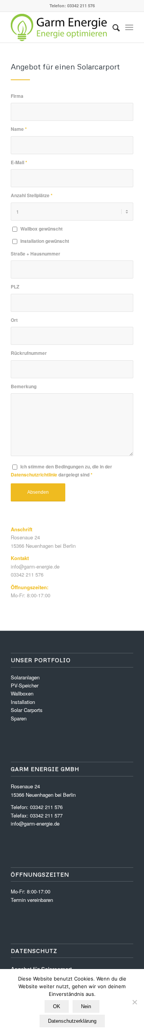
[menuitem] (112, 27)
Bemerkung (23, 386)
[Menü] (129, 27)
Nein (86, 1006)
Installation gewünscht (44, 241)
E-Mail (19, 162)
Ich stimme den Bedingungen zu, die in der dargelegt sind (61, 470)
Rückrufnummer (29, 353)
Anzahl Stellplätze (32, 195)
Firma (17, 96)
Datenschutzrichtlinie (34, 474)
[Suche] (112, 27)
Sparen (18, 718)
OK (56, 1006)
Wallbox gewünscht (41, 229)
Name (19, 129)
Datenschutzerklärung (72, 1021)
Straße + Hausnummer (35, 254)
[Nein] (134, 1002)
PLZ (15, 286)
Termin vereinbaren (32, 899)
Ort (14, 320)
